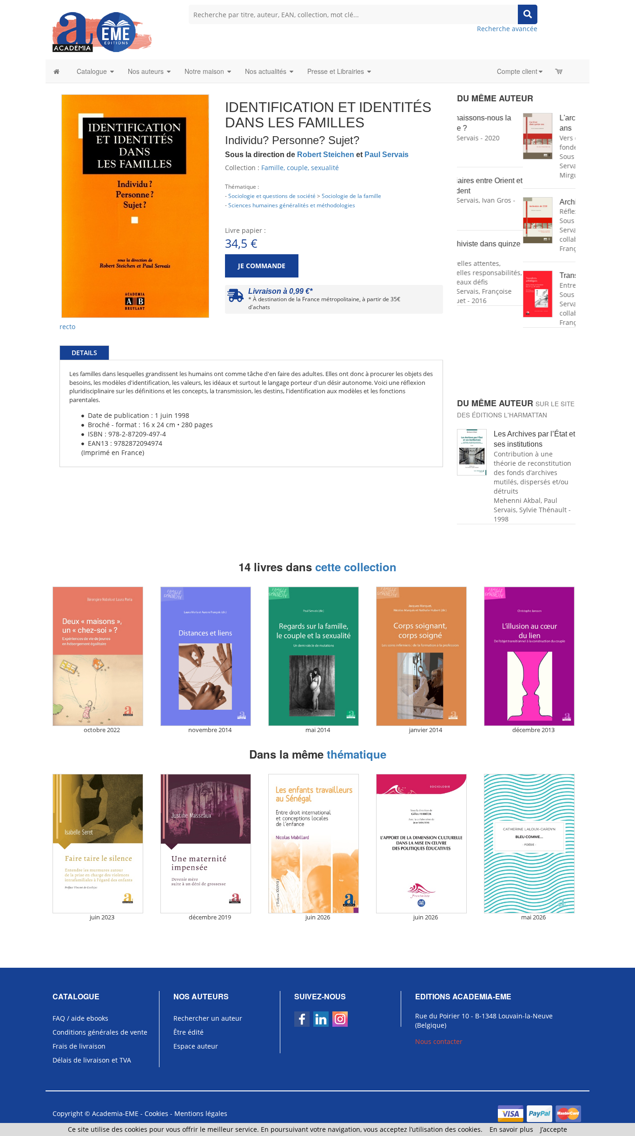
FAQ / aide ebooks (80, 1018)
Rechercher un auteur (207, 1018)
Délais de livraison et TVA (92, 1060)
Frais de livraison (79, 1046)
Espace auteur (195, 1046)
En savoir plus (511, 1129)
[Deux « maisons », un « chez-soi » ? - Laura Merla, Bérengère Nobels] (102, 656)
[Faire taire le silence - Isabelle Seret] (102, 843)
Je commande (261, 265)
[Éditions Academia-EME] (102, 31)
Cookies (156, 1113)
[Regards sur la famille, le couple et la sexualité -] (317, 656)
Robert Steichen (325, 155)
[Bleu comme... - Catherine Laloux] (533, 843)
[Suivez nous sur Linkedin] (321, 1019)
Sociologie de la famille (351, 195)
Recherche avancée (507, 28)
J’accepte (553, 1129)
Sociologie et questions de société (272, 195)
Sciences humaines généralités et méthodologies (291, 205)
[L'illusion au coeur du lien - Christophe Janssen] (533, 656)
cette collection (356, 567)
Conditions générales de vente (100, 1032)
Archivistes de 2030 (526, 202)
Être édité (188, 1032)
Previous (47, 165)
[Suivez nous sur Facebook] (302, 1019)
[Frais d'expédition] (235, 297)
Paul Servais (386, 155)
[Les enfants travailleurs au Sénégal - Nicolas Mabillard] (317, 843)
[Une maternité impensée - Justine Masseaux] (209, 843)
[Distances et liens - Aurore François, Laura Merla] (209, 656)
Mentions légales (200, 1113)
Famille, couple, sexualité (300, 167)
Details (84, 352)
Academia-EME (115, 1113)
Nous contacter (439, 1041)
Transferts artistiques (528, 275)
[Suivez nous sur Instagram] (340, 1019)
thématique (356, 754)
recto (67, 326)
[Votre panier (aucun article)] (559, 71)
